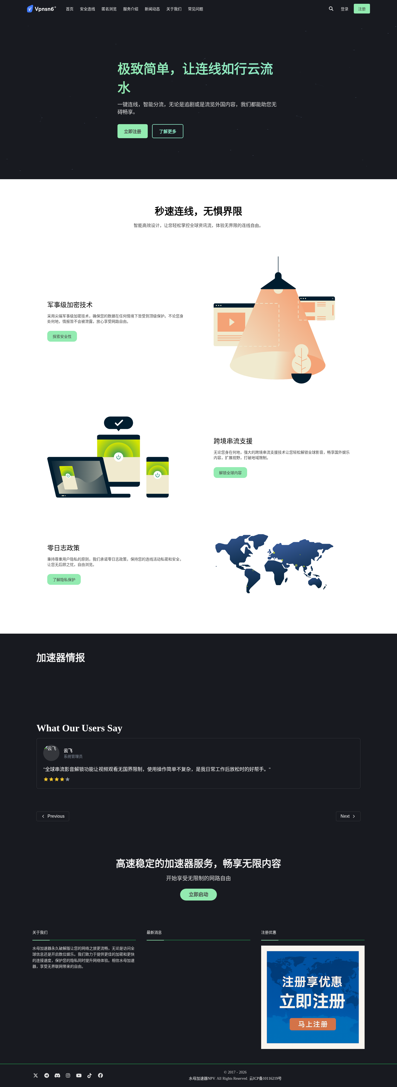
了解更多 (167, 131)
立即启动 (198, 894)
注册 (362, 9)
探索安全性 (62, 337)
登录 (344, 9)
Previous (56, 816)
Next (345, 816)
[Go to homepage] (41, 8)
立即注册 (132, 131)
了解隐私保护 (64, 580)
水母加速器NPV (202, 1078)
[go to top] (382, 1068)
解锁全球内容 (230, 473)
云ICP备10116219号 (265, 1078)
